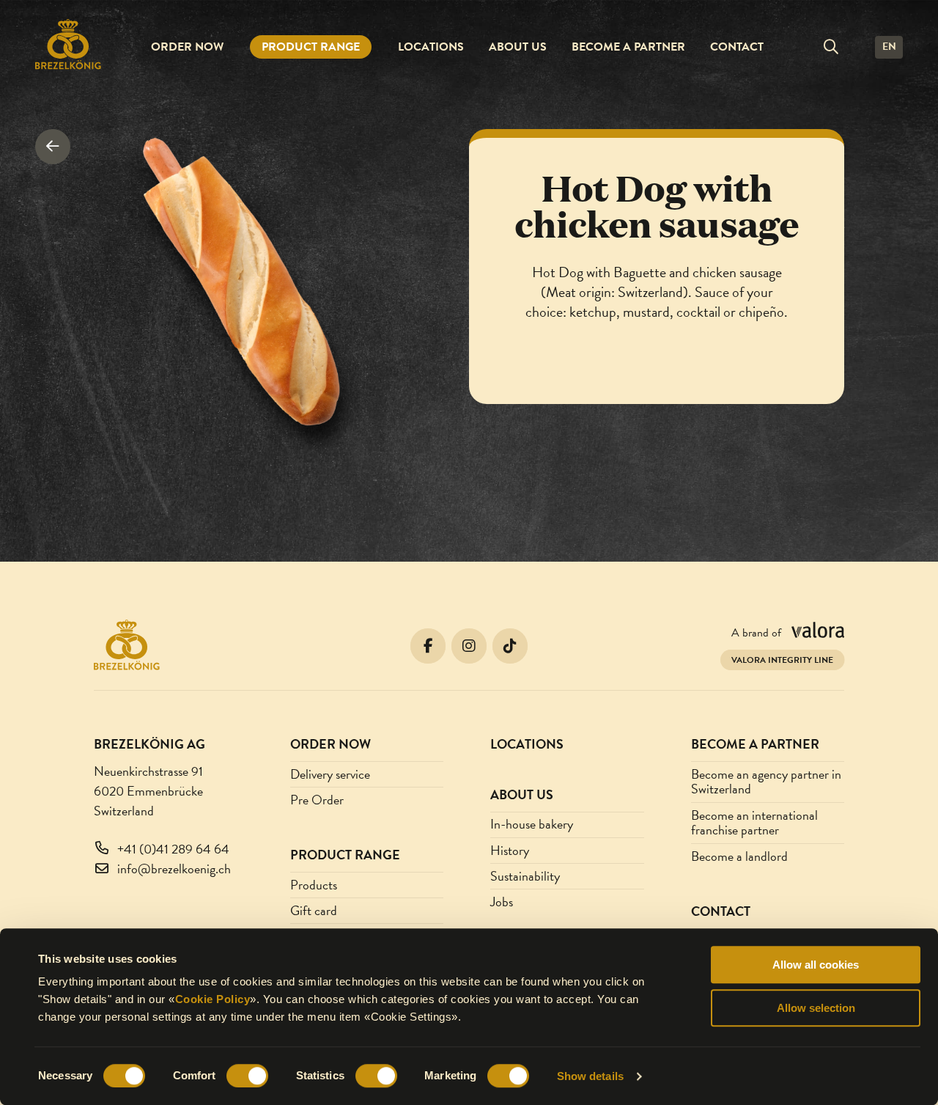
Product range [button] (311, 47)
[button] (831, 46)
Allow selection (816, 1008)
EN (889, 46)
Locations (431, 47)
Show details (590, 1076)
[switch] (247, 1075)
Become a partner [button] (628, 47)
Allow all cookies (815, 964)
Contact (737, 47)
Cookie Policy (213, 999)
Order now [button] (187, 47)
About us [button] (518, 47)
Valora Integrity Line (782, 660)
